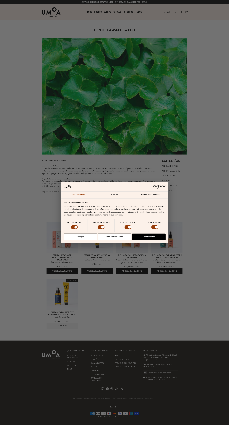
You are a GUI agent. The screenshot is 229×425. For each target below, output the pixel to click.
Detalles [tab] (114, 195)
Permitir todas (149, 237)
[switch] (101, 227)
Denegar (80, 237)
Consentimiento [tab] (78, 195)
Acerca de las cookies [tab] (150, 195)
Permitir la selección (114, 237)
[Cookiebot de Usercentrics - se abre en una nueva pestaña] (155, 187)
